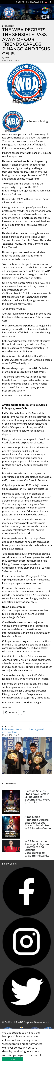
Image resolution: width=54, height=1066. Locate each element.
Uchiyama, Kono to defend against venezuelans (23, 730)
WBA (7, 57)
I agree (12, 1059)
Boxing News (8, 25)
